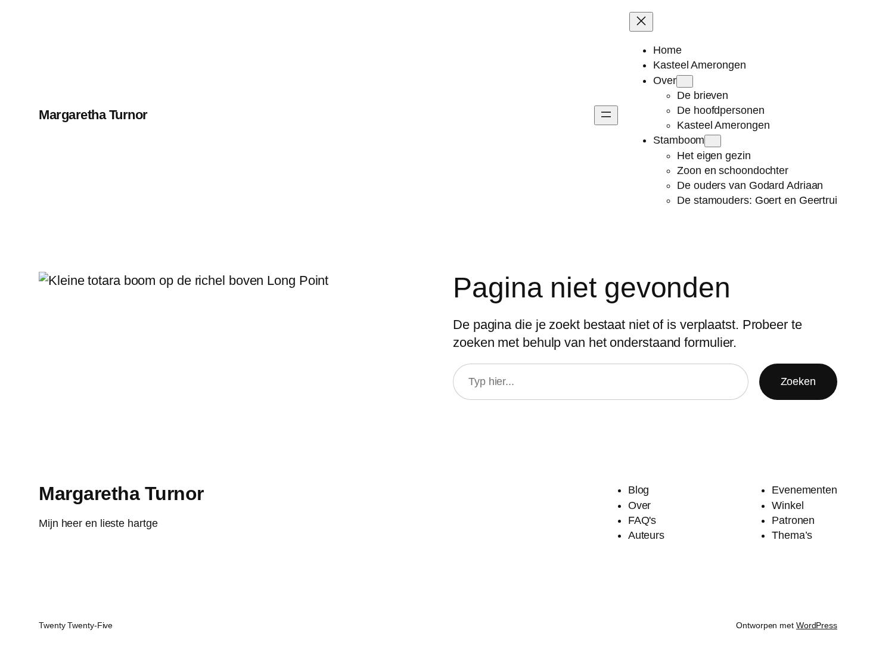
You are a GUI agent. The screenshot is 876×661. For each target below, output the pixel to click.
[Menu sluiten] (641, 22)
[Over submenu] (684, 81)
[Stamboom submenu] (712, 141)
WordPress (816, 625)
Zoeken (798, 381)
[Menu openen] (606, 115)
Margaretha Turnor (93, 114)
